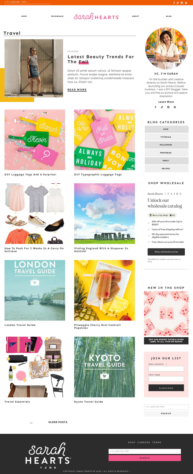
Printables (166, 153)
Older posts (58, 422)
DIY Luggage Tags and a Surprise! (30, 174)
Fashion (73, 51)
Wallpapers (166, 145)
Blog (169, 16)
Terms (156, 442)
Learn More (166, 101)
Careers (144, 442)
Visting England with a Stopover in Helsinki (101, 250)
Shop (24, 16)
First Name (154, 375)
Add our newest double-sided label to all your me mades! (166, 341)
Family (166, 161)
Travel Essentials (17, 401)
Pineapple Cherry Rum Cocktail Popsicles (97, 326)
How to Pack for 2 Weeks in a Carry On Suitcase (34, 250)
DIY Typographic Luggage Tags (98, 174)
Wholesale (57, 16)
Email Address (158, 364)
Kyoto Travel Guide (88, 401)
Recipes (166, 169)
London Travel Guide (20, 324)
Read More (77, 89)
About (135, 16)
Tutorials (166, 137)
